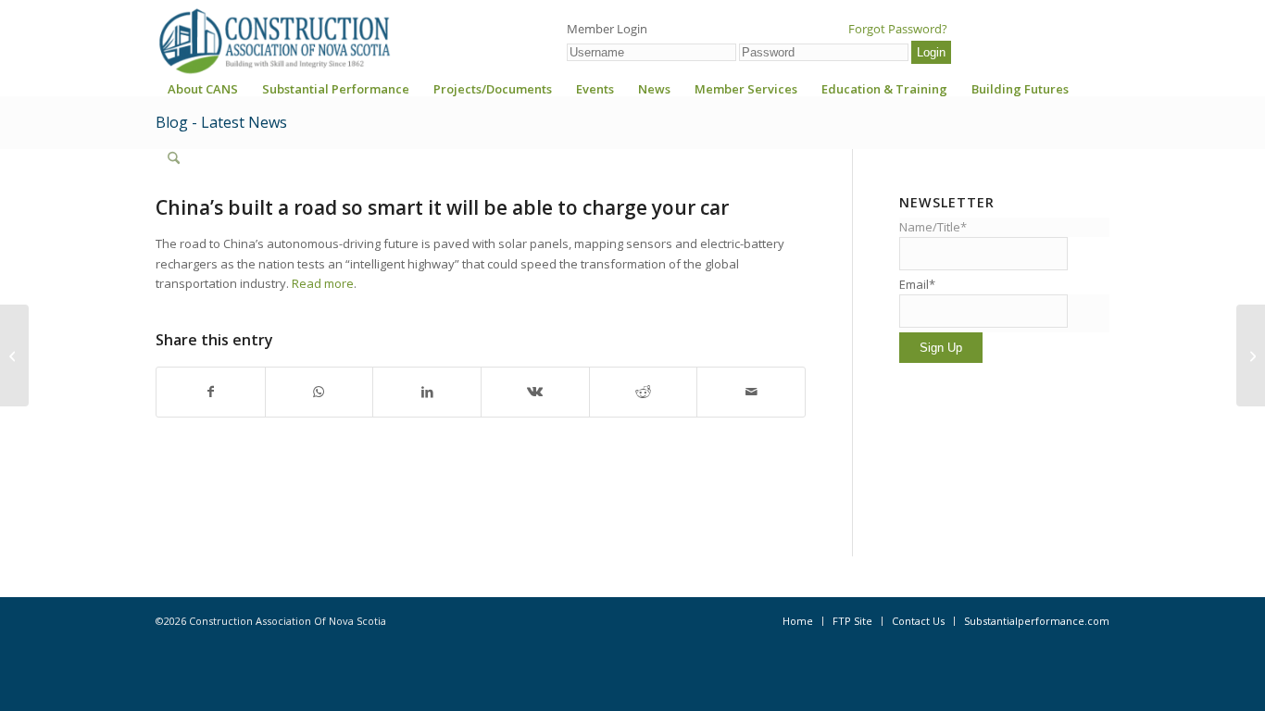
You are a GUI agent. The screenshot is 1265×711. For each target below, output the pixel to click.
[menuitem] (203, 95)
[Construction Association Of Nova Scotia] (273, 40)
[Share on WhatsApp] (319, 392)
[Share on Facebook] (211, 392)
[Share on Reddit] (643, 392)
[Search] (174, 158)
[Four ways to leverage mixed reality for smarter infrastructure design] (14, 355)
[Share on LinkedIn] (427, 392)
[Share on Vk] (535, 392)
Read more (321, 283)
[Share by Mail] (751, 392)
